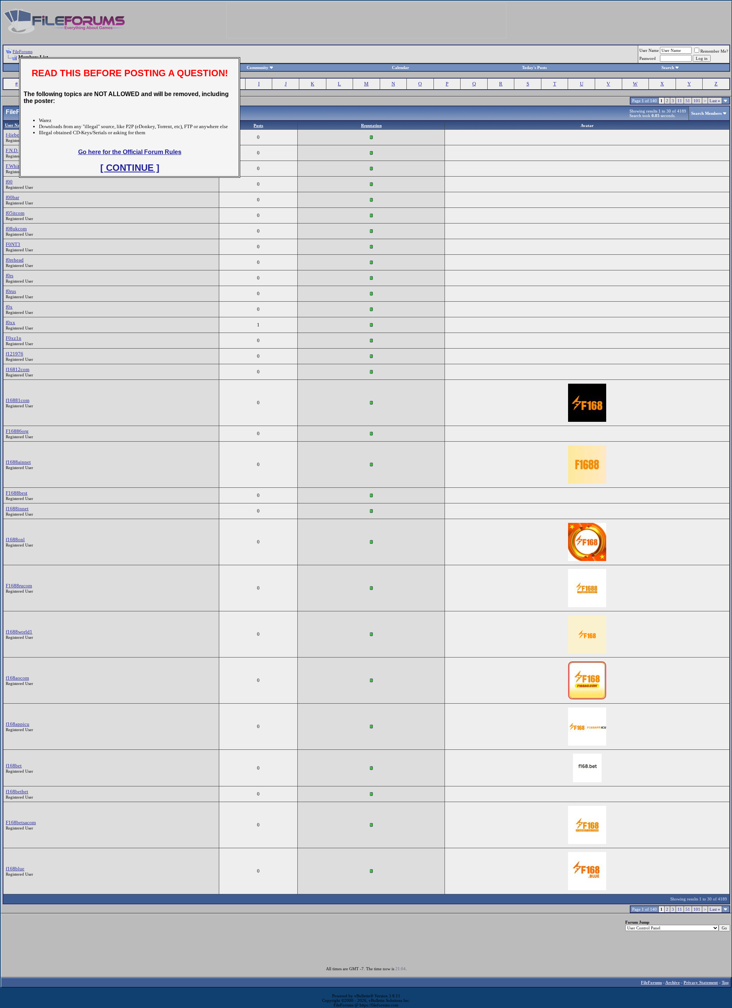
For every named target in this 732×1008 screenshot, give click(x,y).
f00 (9, 182)
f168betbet (17, 791)
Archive (672, 982)
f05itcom (15, 213)
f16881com (17, 400)
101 (696, 100)
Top (725, 982)
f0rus (11, 291)
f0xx (10, 322)
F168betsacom (21, 822)
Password (647, 58)
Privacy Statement (701, 982)
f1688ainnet (18, 462)
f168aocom (17, 678)
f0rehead (15, 260)
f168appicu (17, 724)
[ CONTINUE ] (129, 167)
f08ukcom (16, 229)
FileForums (22, 51)
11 (679, 100)
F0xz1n (13, 338)
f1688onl (15, 539)
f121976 (14, 354)
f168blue (15, 868)
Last (715, 100)
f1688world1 (19, 632)
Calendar (400, 67)
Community (257, 67)
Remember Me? (714, 51)
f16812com (17, 369)
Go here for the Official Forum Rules (129, 152)
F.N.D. (12, 150)
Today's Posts (534, 67)
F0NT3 (13, 244)
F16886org (17, 431)
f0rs (9, 275)
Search (667, 67)
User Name (649, 50)
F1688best (16, 493)
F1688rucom (19, 585)
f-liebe (12, 135)
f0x (9, 307)
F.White (14, 166)
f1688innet (17, 508)
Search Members (706, 113)
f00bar (12, 197)
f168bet (14, 765)
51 (687, 100)
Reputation (371, 125)
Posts (258, 125)
